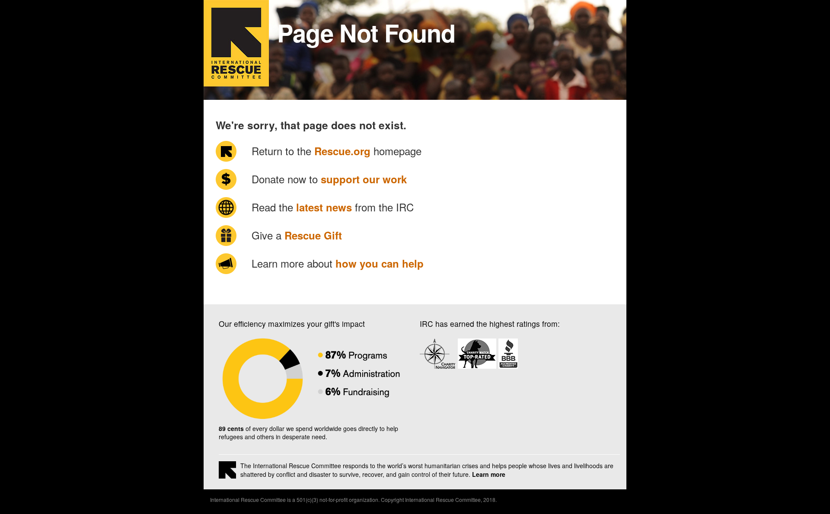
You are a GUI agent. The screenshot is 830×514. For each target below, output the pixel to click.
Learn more (488, 474)
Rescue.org (342, 151)
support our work (364, 179)
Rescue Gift (313, 235)
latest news (324, 207)
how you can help (379, 263)
